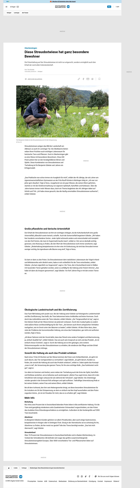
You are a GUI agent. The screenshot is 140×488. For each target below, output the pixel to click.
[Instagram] (78, 476)
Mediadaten (63, 481)
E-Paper (12, 7)
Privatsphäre (32, 481)
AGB (45, 481)
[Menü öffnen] (6, 7)
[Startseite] (8, 468)
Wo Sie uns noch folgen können (108, 476)
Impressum (108, 481)
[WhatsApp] (81, 476)
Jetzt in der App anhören (35, 79)
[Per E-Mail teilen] (88, 79)
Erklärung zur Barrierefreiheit (77, 481)
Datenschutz (53, 481)
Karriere (40, 481)
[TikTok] (85, 476)
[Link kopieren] (79, 79)
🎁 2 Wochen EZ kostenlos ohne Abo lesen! (63, 1)
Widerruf (116, 481)
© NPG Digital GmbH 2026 (15, 481)
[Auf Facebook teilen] (83, 79)
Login (117, 6)
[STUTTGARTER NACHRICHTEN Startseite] (62, 6)
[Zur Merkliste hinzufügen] (99, 79)
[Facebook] (89, 476)
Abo (109, 6)
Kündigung (92, 481)
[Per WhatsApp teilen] (92, 79)
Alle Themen (25, 12)
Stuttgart (9, 12)
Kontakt (100, 481)
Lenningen (16, 12)
